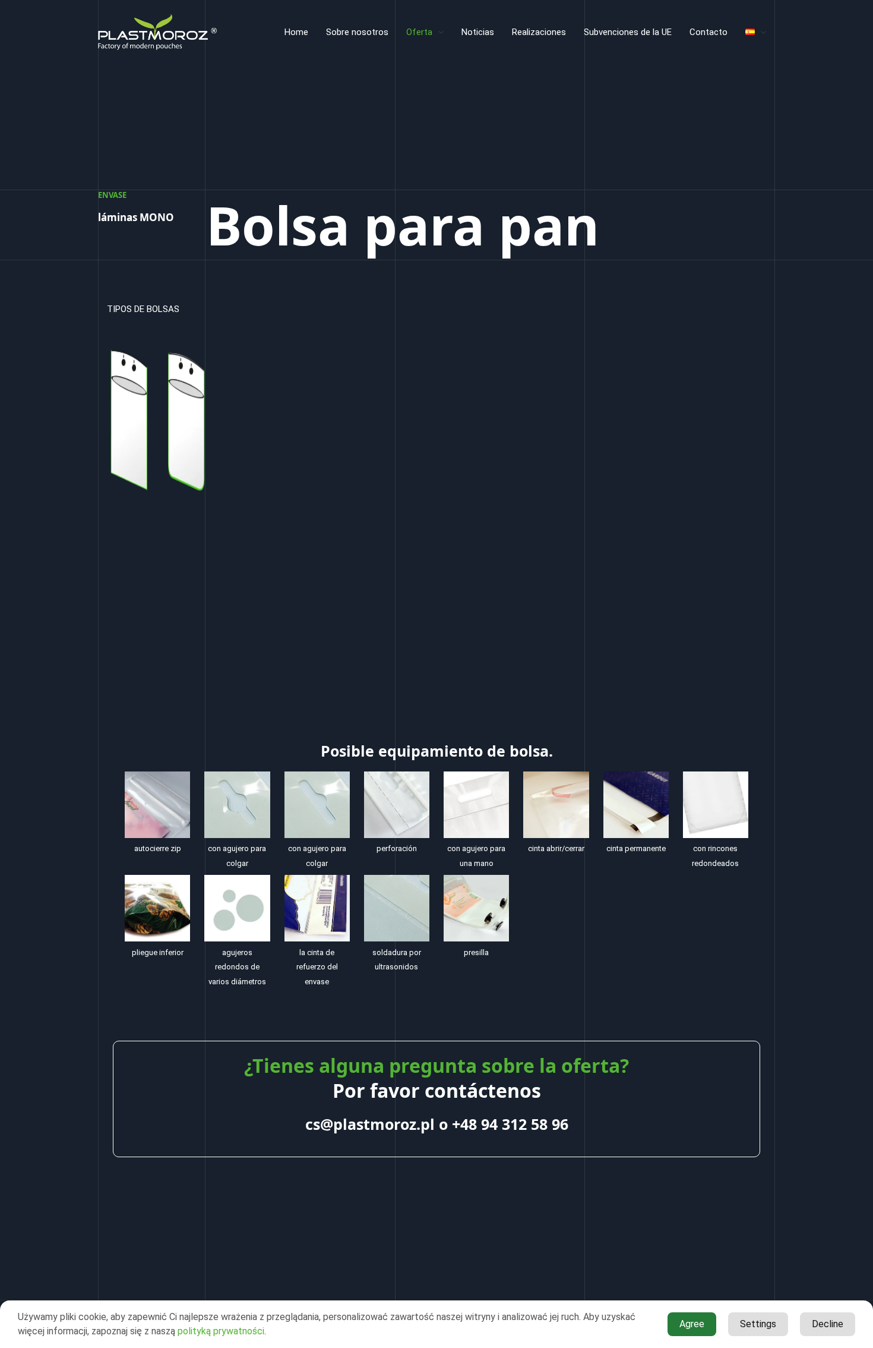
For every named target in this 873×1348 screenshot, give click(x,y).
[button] (438, 32)
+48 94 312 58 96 (510, 1124)
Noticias (477, 32)
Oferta (419, 32)
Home (296, 32)
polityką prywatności (221, 1331)
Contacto (708, 32)
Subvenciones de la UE (628, 32)
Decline (827, 1324)
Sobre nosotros (357, 32)
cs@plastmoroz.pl (370, 1124)
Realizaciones (539, 32)
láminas (136, 217)
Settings (758, 1324)
